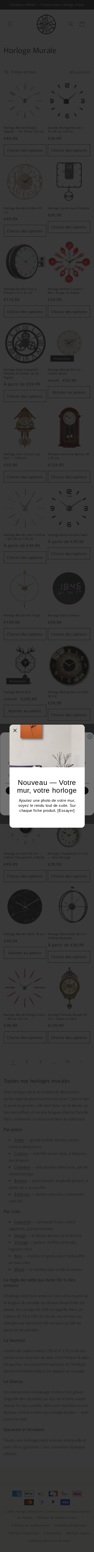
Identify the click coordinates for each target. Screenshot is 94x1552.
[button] (15, 730)
